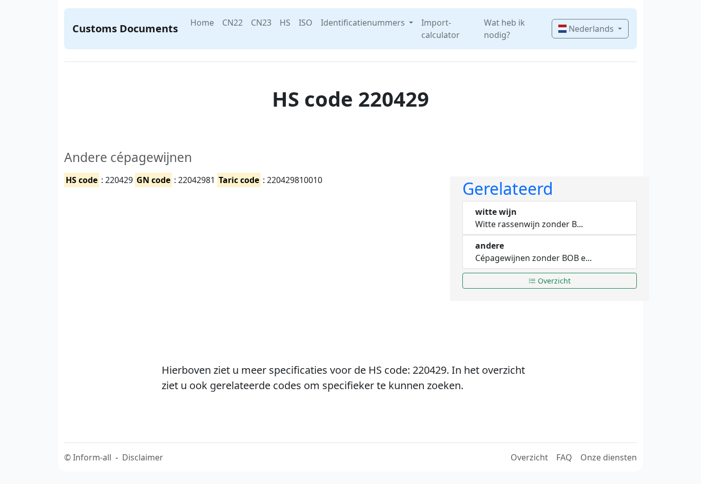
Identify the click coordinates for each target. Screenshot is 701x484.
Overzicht (553, 281)
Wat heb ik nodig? (504, 29)
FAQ (564, 457)
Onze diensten (608, 457)
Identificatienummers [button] (364, 22)
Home (202, 22)
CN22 (232, 22)
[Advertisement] (251, 266)
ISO (306, 22)
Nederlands (591, 28)
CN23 (261, 22)
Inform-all (92, 457)
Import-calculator (440, 29)
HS (285, 22)
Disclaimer (142, 457)
